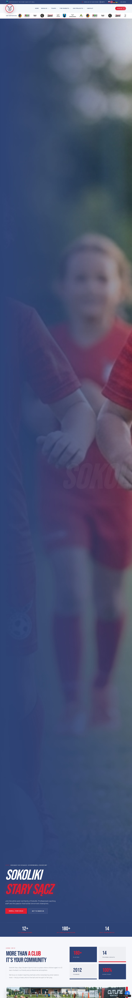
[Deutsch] (114, 2)
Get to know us (38, 911)
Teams (53, 8)
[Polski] (109, 2)
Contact (90, 8)
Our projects (78, 8)
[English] (111, 2)
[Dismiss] (130, 996)
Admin (124, 2)
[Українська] (117, 2)
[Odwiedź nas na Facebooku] (127, 993)
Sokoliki (44, 8)
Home (37, 8)
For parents (64, 8)
